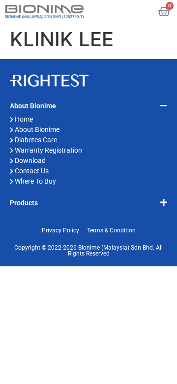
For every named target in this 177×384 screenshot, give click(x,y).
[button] (88, 105)
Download (30, 160)
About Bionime (33, 106)
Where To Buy (35, 181)
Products (24, 203)
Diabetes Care (36, 140)
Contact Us (32, 171)
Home (24, 119)
